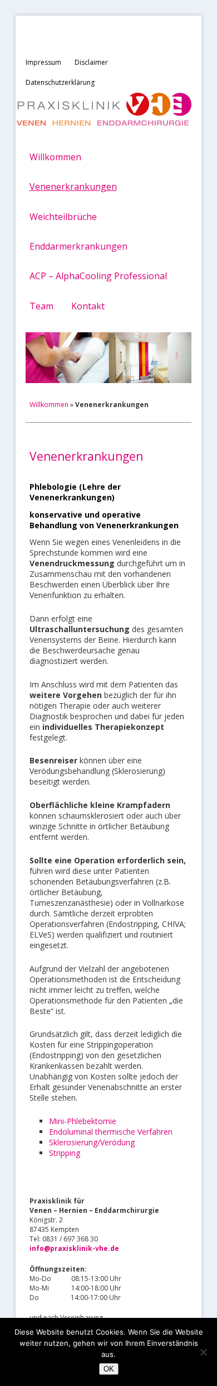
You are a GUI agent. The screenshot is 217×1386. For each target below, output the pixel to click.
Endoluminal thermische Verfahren (110, 1131)
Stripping (64, 1153)
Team (41, 306)
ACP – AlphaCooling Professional (98, 276)
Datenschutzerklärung (60, 82)
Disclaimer (91, 62)
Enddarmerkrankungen (78, 246)
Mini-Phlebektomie (82, 1121)
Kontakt (88, 306)
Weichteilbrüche (63, 217)
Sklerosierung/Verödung (92, 1142)
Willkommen (55, 157)
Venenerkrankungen (73, 186)
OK (108, 1369)
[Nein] (203, 1352)
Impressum (43, 62)
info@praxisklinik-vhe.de (74, 1248)
